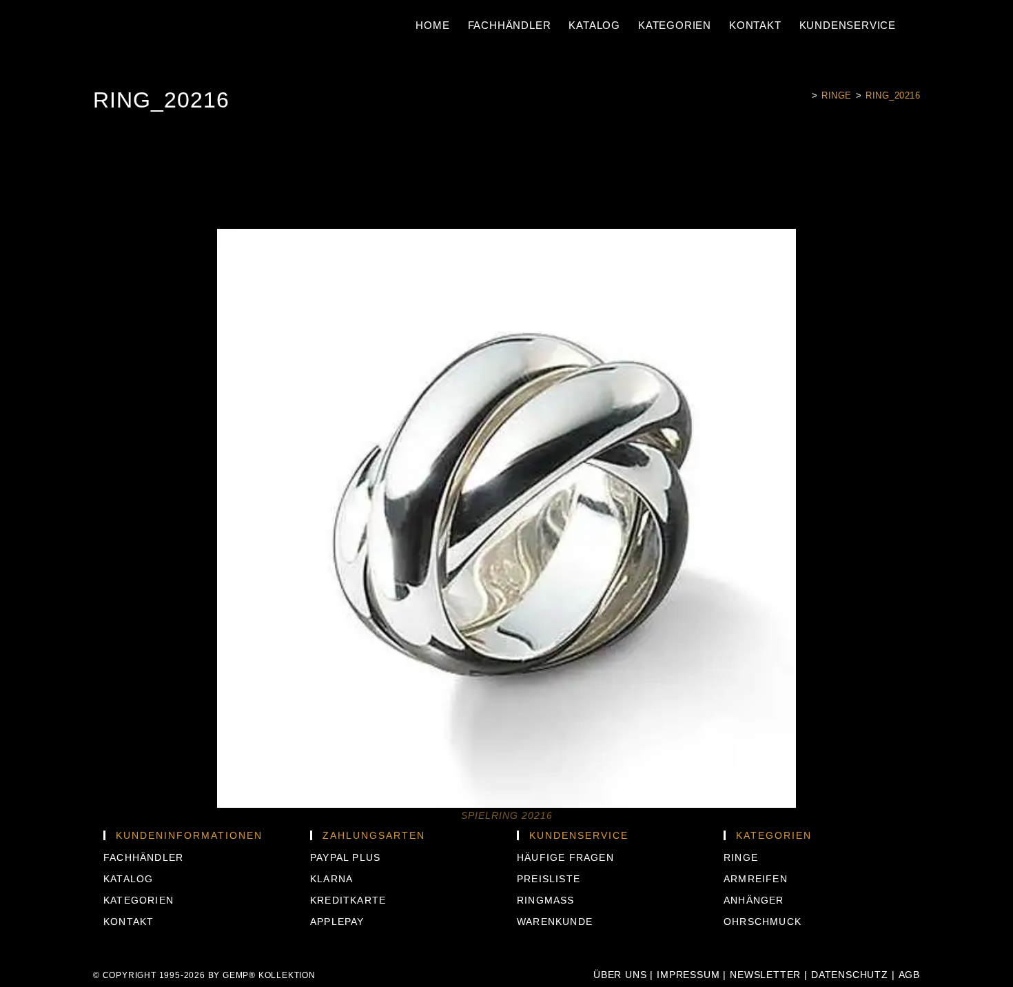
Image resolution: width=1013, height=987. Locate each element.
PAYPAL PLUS (345, 857)
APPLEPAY (337, 921)
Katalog (128, 878)
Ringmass (546, 900)
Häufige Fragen (565, 857)
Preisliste (548, 878)
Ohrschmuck (762, 921)
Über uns (619, 974)
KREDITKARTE (348, 900)
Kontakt (128, 921)
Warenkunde (555, 921)
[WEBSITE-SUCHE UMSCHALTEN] (912, 25)
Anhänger (754, 900)
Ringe (741, 857)
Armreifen (756, 878)
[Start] (804, 95)
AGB (909, 974)
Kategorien (138, 900)
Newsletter (765, 974)
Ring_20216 (893, 95)
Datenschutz (849, 974)
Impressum (688, 974)
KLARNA (331, 878)
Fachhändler (143, 857)
